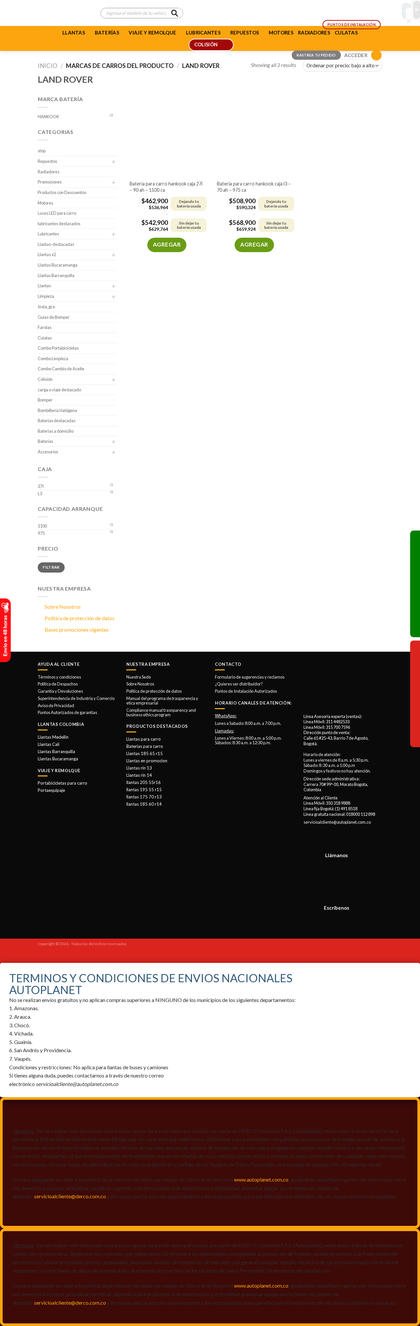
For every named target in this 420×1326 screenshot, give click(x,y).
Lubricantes (48, 233)
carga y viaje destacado (59, 389)
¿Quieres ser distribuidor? (239, 683)
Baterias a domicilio (56, 431)
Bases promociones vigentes (77, 629)
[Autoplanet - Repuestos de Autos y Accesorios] (64, 13)
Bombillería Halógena (57, 410)
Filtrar (51, 567)
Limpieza (46, 296)
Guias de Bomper (54, 317)
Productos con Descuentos (62, 192)
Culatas (45, 337)
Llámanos (336, 855)
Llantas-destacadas (56, 244)
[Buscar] (174, 13)
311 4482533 (337, 721)
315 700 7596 (338, 727)
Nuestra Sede (138, 677)
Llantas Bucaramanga (57, 265)
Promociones (50, 182)
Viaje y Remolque (152, 32)
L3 (40, 493)
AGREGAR (167, 244)
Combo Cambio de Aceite (61, 368)
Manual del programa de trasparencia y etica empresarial (162, 701)
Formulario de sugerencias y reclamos (249, 677)
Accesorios (48, 451)
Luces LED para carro (57, 213)
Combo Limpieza (53, 358)
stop (42, 150)
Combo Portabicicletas (58, 348)
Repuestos (47, 161)
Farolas (45, 327)
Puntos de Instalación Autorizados (246, 691)
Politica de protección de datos (80, 618)
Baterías (107, 32)
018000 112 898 (360, 814)
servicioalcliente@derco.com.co (70, 1196)
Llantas (73, 32)
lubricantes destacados (59, 223)
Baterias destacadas (56, 420)
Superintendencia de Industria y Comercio (76, 698)
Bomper (45, 399)
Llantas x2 (47, 254)
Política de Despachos (58, 683)
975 (41, 533)
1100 (42, 526)
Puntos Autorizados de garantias (67, 712)
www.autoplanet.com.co (261, 1179)
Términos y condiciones (59, 677)
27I (41, 486)
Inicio (47, 65)
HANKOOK (48, 116)
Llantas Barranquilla (56, 275)
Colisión (45, 379)
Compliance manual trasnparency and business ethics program (161, 712)
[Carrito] (376, 55)
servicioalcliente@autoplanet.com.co (337, 822)
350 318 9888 (338, 803)
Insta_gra (46, 306)
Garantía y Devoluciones (60, 691)
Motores (45, 203)
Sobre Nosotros (63, 606)
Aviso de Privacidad (56, 705)
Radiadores (48, 171)
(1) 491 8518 (346, 808)
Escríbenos (336, 908)
